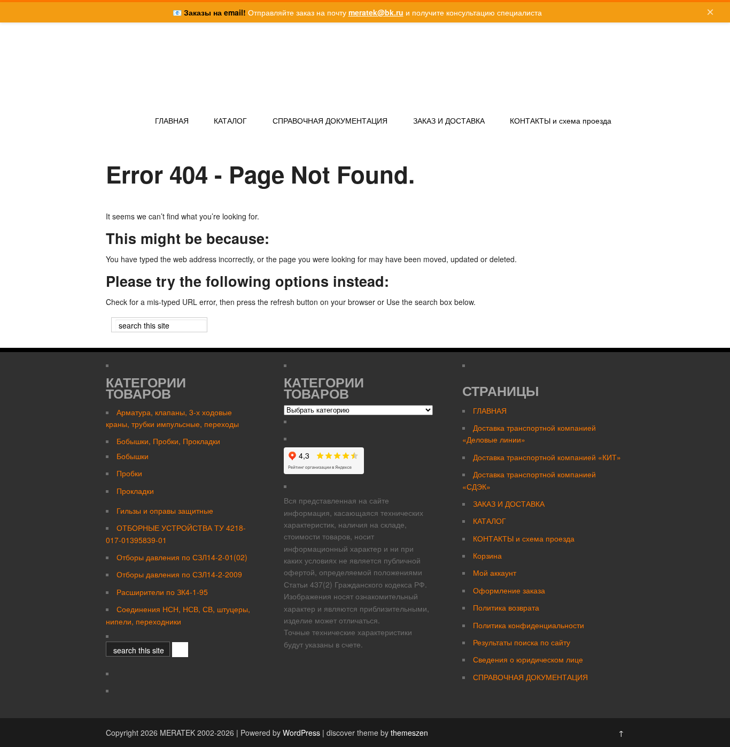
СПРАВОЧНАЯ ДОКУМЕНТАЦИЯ (330, 121)
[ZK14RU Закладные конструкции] (164, 100)
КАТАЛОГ (230, 121)
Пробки (129, 473)
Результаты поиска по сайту (521, 642)
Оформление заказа (509, 590)
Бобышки (133, 456)
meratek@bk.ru (375, 12)
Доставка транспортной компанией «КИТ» (547, 457)
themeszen (409, 732)
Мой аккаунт (494, 572)
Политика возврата (506, 607)
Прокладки (135, 490)
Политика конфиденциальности (528, 625)
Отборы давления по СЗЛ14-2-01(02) (182, 557)
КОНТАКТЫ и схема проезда (560, 121)
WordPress (301, 732)
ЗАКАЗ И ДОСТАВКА (449, 121)
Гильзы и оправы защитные (165, 510)
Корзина (487, 555)
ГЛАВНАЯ (172, 121)
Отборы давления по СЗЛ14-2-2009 (179, 574)
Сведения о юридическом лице (528, 659)
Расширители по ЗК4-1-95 (162, 591)
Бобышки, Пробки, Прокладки (168, 441)
